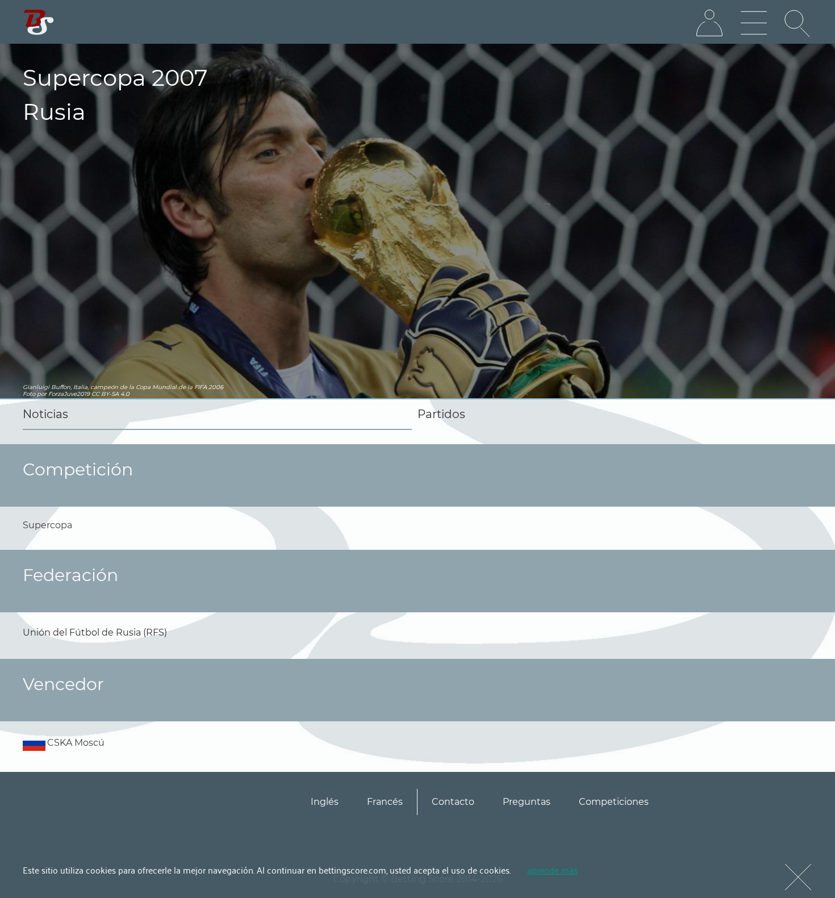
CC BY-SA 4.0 (110, 394)
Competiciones (614, 801)
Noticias (45, 414)
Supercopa (47, 525)
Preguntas (526, 801)
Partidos (441, 414)
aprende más (552, 870)
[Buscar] (798, 23)
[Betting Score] (39, 22)
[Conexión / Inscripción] (709, 23)
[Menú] (754, 23)
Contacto (453, 801)
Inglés (325, 801)
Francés (385, 801)
